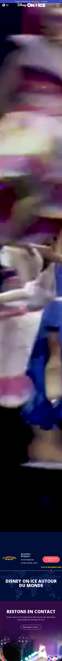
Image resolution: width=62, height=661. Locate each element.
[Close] (60, 1)
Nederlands (36, 1)
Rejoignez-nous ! (31, 627)
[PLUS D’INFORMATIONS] (51, 570)
